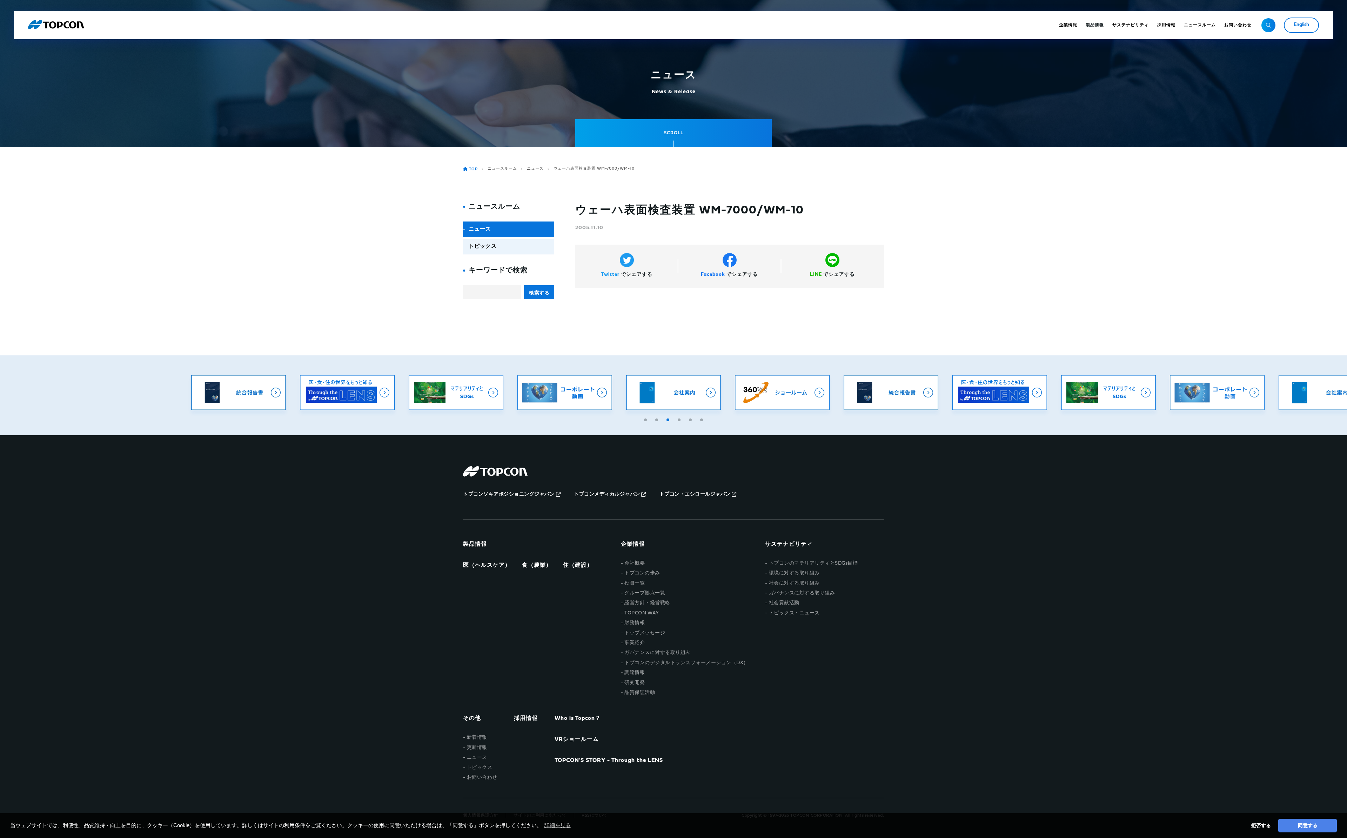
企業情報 (633, 544)
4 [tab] (680, 418)
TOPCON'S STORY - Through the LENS (609, 760)
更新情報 (477, 747)
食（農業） (537, 565)
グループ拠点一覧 (644, 593)
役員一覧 (634, 583)
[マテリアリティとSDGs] (456, 392)
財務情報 (634, 623)
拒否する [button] (1261, 825)
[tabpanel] (673, 392)
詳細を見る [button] (557, 825)
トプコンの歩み (642, 573)
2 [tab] (657, 418)
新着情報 (477, 737)
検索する (539, 292)
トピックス (483, 246)
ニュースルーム (502, 169)
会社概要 (634, 563)
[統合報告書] (238, 392)
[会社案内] (673, 392)
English (1301, 24)
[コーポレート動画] (564, 392)
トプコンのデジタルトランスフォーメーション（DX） (686, 663)
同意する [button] (1308, 825)
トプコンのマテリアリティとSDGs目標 (813, 563)
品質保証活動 (639, 692)
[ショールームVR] (782, 392)
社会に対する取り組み (794, 583)
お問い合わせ (482, 777)
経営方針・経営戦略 (647, 603)
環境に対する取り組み (794, 573)
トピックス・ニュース (794, 613)
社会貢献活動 (784, 603)
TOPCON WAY (641, 613)
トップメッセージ (644, 633)
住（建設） (578, 565)
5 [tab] (691, 418)
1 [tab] (646, 418)
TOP (473, 169)
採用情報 (526, 718)
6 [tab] (702, 418)
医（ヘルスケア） (487, 565)
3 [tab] (668, 418)
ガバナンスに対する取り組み (657, 652)
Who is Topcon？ (578, 718)
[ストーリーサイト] (347, 392)
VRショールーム (577, 739)
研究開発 (634, 683)
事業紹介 (634, 643)
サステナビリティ (789, 544)
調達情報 (634, 672)
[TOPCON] (56, 25)
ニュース (535, 169)
